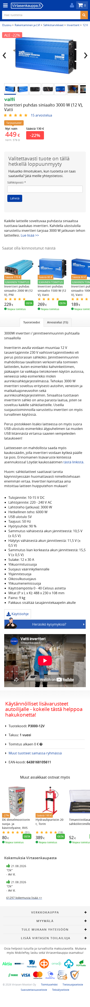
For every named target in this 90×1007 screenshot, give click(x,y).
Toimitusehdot (49, 984)
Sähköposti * (16, 182)
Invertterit (73, 25)
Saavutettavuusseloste (34, 989)
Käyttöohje (20, 614)
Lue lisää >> (30, 235)
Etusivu (7, 25)
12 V (85, 25)
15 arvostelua (41, 115)
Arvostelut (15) (57, 322)
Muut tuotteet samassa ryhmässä (35, 753)
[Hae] (84, 15)
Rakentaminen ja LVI (27, 25)
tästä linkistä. (73, 462)
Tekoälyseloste (60, 989)
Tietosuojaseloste (73, 984)
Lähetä (14, 198)
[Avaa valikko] (4, 5)
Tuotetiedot (31, 322)
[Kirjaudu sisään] (71, 5)
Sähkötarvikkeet (53, 25)
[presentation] (4, 53)
